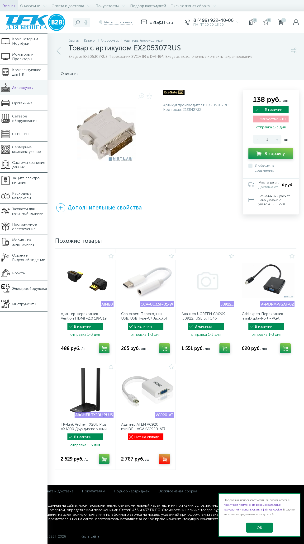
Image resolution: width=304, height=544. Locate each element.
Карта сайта (90, 536)
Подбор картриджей (132, 491)
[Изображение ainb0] (87, 280)
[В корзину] (104, 348)
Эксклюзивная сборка (177, 491)
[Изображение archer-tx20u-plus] (87, 391)
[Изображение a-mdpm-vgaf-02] (268, 280)
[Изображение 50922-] (207, 280)
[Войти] (296, 22)
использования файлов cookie (262, 509)
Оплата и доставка (57, 491)
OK (259, 527)
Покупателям (93, 491)
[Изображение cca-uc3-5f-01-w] (147, 280)
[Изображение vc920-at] (147, 391)
